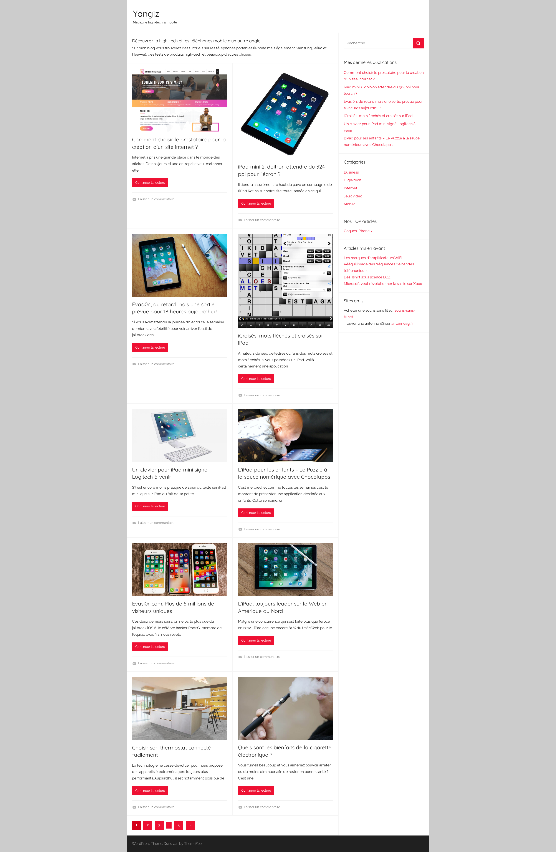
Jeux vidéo (353, 196)
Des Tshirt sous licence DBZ (367, 277)
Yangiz (146, 13)
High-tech (352, 180)
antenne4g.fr (402, 323)
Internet (350, 188)
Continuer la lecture (150, 183)
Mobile (350, 204)
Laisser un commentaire (156, 199)
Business (351, 172)
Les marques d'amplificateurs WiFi (373, 258)
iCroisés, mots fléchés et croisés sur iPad (378, 116)
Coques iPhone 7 (358, 231)
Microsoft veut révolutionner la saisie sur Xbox (383, 283)
